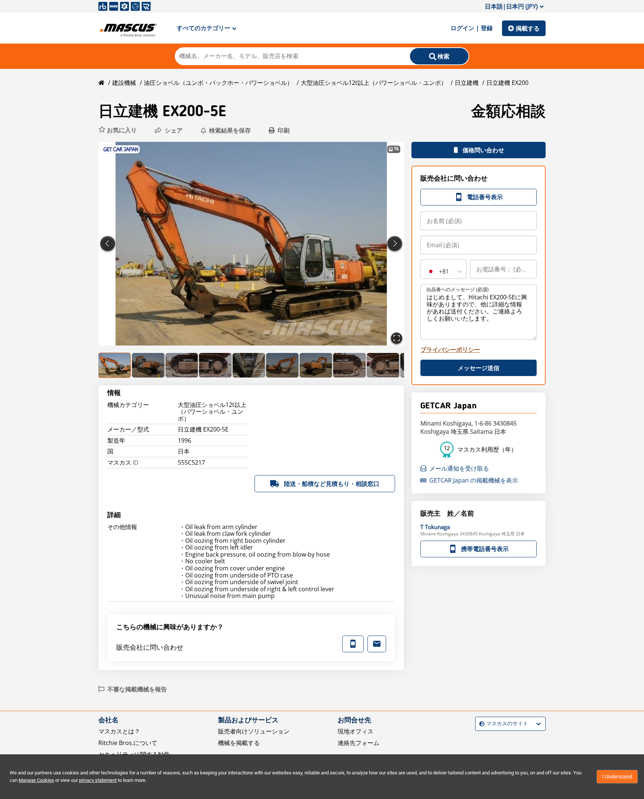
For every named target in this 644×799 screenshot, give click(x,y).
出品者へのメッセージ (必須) (457, 289)
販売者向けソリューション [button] (254, 731)
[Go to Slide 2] (148, 365)
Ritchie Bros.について (127, 743)
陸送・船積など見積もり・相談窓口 (331, 484)
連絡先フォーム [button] (358, 743)
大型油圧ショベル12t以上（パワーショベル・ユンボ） (374, 83)
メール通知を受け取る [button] (459, 468)
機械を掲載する (239, 743)
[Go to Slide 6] (282, 365)
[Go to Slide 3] (181, 365)
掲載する (528, 28)
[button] (117, 130)
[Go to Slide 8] (349, 365)
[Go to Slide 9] (383, 365)
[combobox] (427, 271)
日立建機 (467, 83)
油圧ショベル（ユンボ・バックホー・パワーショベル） (218, 83)
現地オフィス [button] (355, 731)
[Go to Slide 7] (316, 365)
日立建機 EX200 (507, 83)
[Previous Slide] (107, 243)
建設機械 (124, 83)
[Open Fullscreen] (396, 338)
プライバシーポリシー (450, 350)
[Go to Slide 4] (215, 365)
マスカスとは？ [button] (119, 731)
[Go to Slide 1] (114, 365)
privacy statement (98, 780)
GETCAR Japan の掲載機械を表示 (473, 480)
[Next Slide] (394, 243)
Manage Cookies (36, 780)
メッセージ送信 (478, 368)
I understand (617, 777)
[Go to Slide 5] (249, 365)
